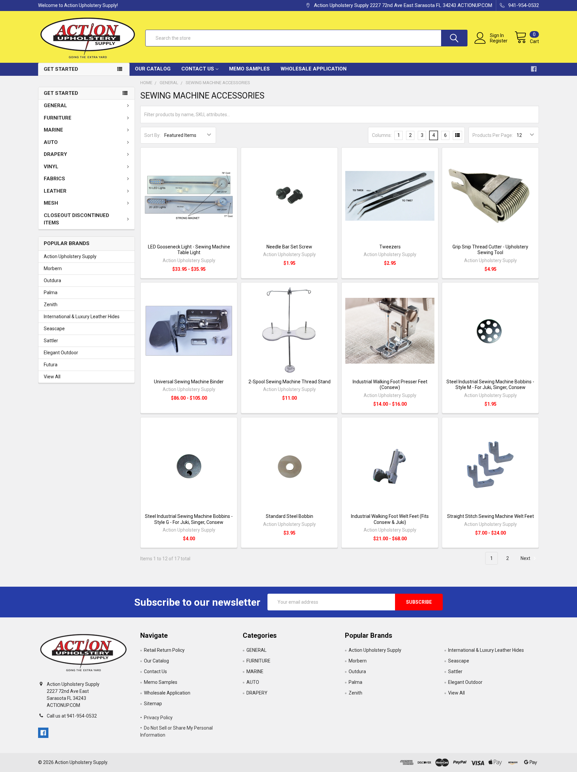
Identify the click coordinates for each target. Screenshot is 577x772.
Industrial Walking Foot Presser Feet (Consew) (390, 384)
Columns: (382, 135)
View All (52, 376)
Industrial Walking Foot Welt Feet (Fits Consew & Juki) (390, 519)
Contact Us (197, 69)
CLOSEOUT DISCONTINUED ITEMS (76, 219)
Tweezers (390, 246)
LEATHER (55, 191)
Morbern (53, 268)
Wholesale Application (313, 69)
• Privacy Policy (156, 717)
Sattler (51, 340)
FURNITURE (57, 118)
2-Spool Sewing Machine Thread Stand (289, 381)
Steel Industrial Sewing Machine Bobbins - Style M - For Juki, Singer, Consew (490, 384)
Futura (50, 364)
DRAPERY (55, 154)
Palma (50, 292)
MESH (51, 203)
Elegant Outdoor (61, 352)
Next (526, 558)
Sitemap (153, 703)
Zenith (50, 304)
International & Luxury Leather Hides (82, 316)
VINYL (51, 167)
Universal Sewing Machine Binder (189, 381)
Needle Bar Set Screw (289, 246)
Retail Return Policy (164, 650)
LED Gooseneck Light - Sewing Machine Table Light (189, 249)
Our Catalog (153, 69)
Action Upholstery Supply (70, 256)
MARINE (53, 130)
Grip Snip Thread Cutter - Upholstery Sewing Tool (490, 249)
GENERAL (55, 106)
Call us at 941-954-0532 (72, 716)
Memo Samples (249, 69)
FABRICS (54, 179)
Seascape (54, 328)
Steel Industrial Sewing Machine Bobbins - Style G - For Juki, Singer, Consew (189, 519)
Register (499, 40)
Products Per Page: (492, 135)
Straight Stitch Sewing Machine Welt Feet (490, 516)
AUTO (51, 142)
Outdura (52, 280)
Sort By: (152, 135)
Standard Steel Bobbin (289, 516)
